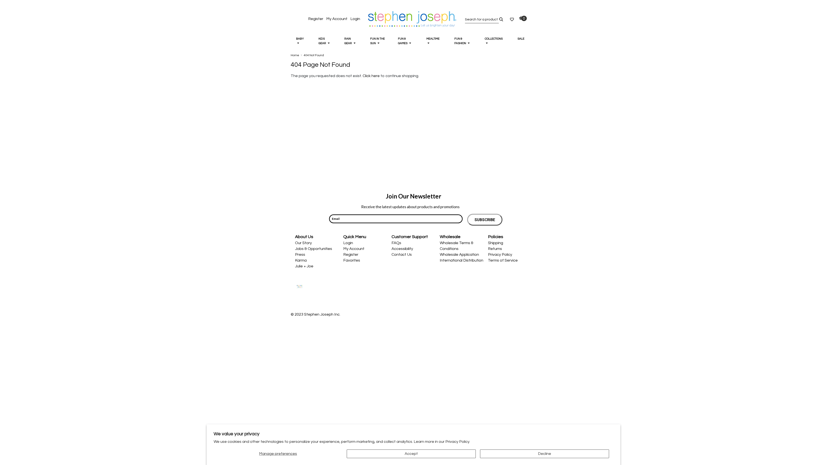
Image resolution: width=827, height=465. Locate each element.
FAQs (396, 243)
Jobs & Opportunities (313, 249)
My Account (336, 19)
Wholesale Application (459, 255)
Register (315, 19)
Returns (495, 249)
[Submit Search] (501, 19)
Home (295, 55)
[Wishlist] (512, 19)
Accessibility (402, 249)
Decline (544, 454)
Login (355, 19)
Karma (301, 260)
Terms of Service (503, 260)
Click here (372, 76)
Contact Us (402, 255)
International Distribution (461, 260)
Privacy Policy (500, 255)
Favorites (351, 260)
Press (300, 255)
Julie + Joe (304, 266)
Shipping (495, 243)
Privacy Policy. (457, 442)
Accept (411, 454)
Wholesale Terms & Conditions (456, 246)
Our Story (303, 243)
